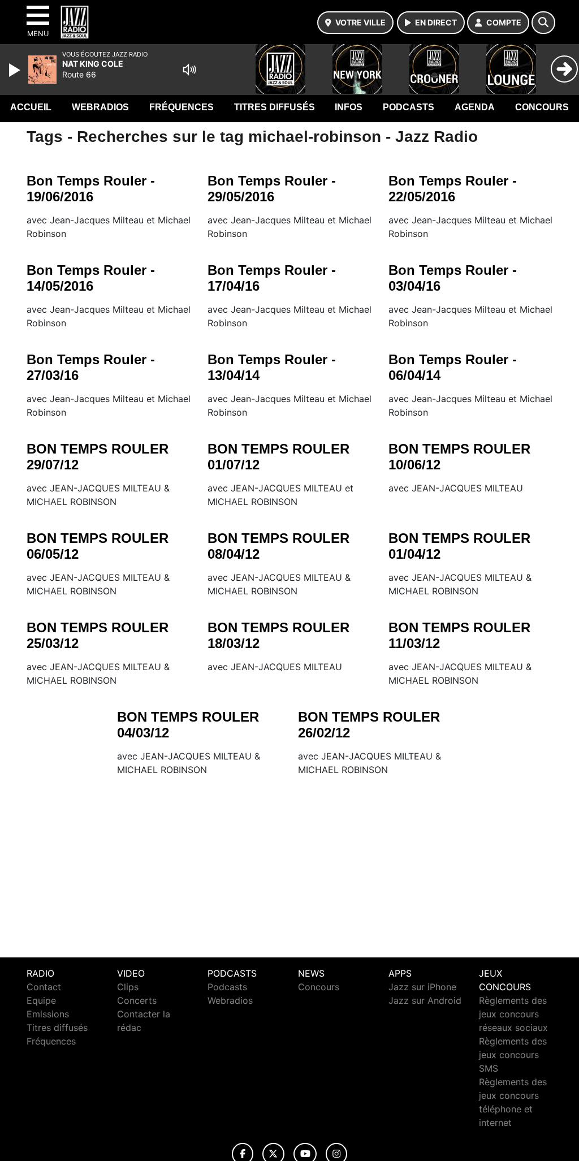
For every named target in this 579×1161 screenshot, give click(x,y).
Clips (128, 986)
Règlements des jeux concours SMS (513, 1054)
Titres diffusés (274, 107)
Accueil (30, 107)
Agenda (475, 107)
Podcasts (408, 107)
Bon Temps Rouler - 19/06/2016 (91, 188)
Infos (348, 107)
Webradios (100, 107)
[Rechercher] (543, 22)
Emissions (48, 1014)
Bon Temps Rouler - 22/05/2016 (452, 188)
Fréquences (181, 107)
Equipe (41, 1000)
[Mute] (189, 69)
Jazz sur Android (424, 1000)
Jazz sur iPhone (422, 986)
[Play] (16, 70)
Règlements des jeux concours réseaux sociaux (513, 1014)
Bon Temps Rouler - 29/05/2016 (272, 188)
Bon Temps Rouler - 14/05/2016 (91, 278)
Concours (542, 107)
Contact (44, 986)
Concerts (137, 1000)
